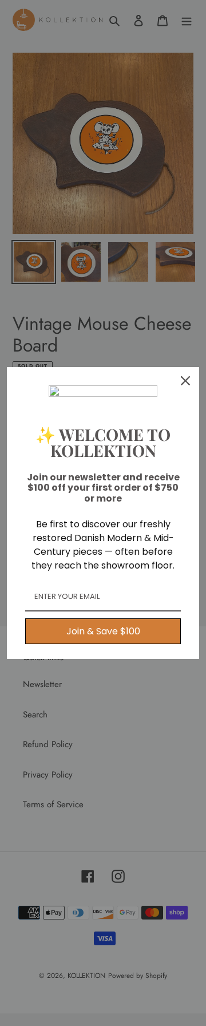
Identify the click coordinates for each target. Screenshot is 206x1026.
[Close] (185, 380)
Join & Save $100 (103, 631)
